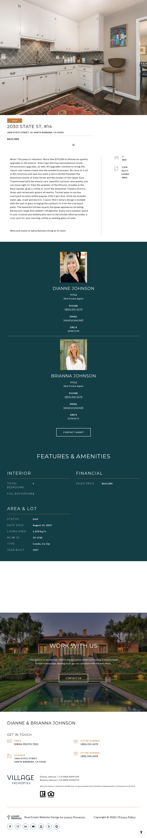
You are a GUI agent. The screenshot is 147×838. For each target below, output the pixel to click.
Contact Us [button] (73, 678)
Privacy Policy (127, 817)
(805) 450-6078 (73, 396)
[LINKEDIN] (25, 826)
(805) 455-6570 (73, 309)
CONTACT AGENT (73, 432)
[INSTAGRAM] (18, 826)
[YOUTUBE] (33, 826)
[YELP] (49, 826)
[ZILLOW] (41, 826)
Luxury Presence (74, 817)
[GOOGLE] (56, 826)
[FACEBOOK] (10, 826)
